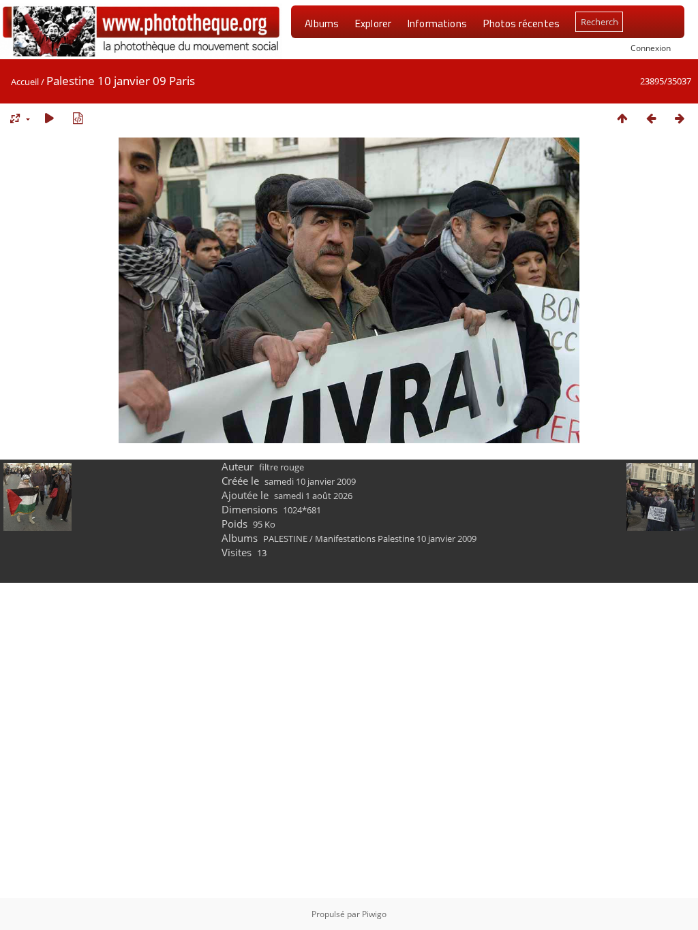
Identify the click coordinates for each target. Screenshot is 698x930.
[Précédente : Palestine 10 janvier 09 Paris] (651, 118)
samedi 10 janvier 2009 (310, 481)
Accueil (25, 82)
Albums (322, 23)
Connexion (651, 47)
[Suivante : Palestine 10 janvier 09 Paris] (679, 118)
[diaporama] (49, 118)
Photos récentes (521, 23)
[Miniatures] (622, 118)
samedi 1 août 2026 (313, 496)
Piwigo (374, 914)
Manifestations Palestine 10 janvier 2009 (395, 538)
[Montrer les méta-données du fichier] (77, 118)
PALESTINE (285, 538)
